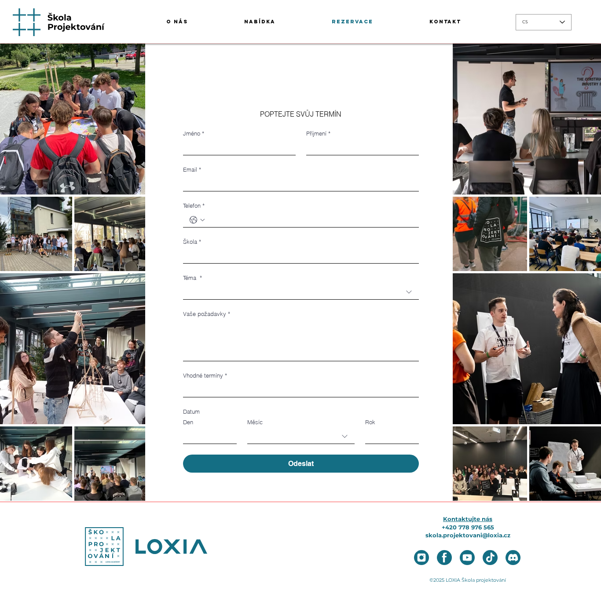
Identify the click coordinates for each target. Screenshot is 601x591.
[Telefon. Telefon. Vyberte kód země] (197, 220)
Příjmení (318, 133)
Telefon (194, 205)
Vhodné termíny (205, 375)
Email (192, 169)
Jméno (193, 133)
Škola (192, 241)
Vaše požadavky (206, 313)
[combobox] (301, 292)
